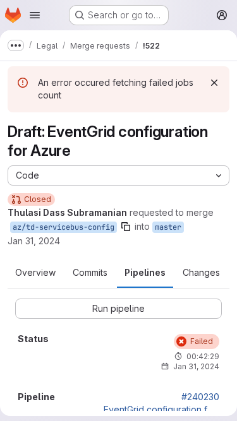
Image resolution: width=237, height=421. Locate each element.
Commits (90, 272)
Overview (35, 272)
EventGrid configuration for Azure (161, 410)
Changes (201, 272)
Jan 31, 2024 (34, 240)
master (168, 227)
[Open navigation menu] (35, 15)
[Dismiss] (214, 82)
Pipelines (145, 272)
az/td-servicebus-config (63, 227)
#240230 (200, 397)
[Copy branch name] (125, 226)
